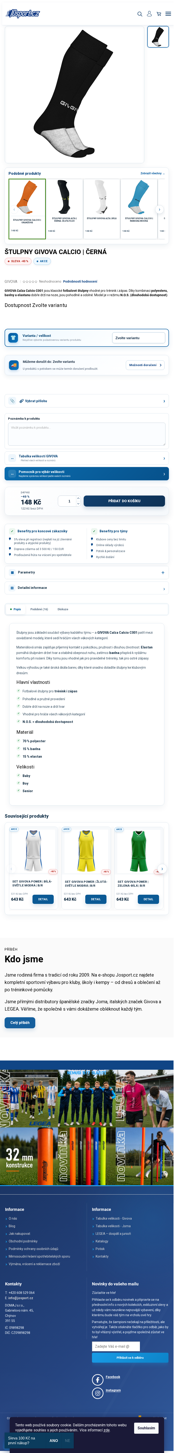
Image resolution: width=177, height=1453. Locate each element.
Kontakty (102, 1256)
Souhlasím (146, 1428)
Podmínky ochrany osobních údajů (33, 1249)
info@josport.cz (20, 1298)
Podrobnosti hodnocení (80, 281)
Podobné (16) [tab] (39, 609)
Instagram (113, 1390)
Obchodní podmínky (23, 1241)
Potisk (100, 1249)
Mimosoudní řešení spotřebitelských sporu (39, 1256)
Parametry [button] (26, 572)
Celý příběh (20, 1022)
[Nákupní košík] (158, 13)
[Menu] (168, 13)
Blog (12, 1226)
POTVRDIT (130, 1358)
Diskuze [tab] (63, 609)
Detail (43, 899)
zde (106, 1430)
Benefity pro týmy (113, 531)
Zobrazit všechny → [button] (153, 173)
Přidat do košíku (124, 501)
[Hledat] (139, 13)
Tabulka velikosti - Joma (113, 1226)
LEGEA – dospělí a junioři (113, 1233)
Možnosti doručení (142, 365)
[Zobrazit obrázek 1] (158, 37)
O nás (13, 1218)
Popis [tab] (17, 609)
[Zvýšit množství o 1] (78, 498)
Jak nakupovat (19, 1233)
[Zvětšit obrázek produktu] (75, 94)
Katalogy (102, 1241)
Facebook (113, 1377)
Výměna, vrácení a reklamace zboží (34, 1264)
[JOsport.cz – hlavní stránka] (23, 14)
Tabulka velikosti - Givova (114, 1218)
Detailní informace (32, 588)
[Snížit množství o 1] (78, 503)
